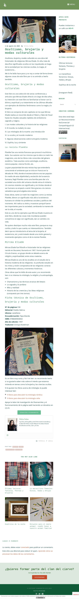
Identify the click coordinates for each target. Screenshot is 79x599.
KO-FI (71, 28)
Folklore (42, 441)
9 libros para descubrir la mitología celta (23, 398)
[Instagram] (7, 435)
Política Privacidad (39, 591)
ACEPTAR (40, 597)
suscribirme (39, 577)
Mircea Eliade (10, 449)
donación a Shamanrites (29, 412)
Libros (50, 441)
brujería (15, 446)
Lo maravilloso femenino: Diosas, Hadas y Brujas (66, 77)
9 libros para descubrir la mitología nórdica (24, 395)
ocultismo (19, 449)
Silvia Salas (28, 46)
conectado (25, 547)
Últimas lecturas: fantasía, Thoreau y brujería (14, 491)
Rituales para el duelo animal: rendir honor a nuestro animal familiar (41, 526)
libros (21, 446)
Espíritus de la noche (15, 524)
